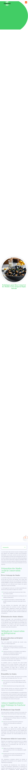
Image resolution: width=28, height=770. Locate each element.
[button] (26, 2)
